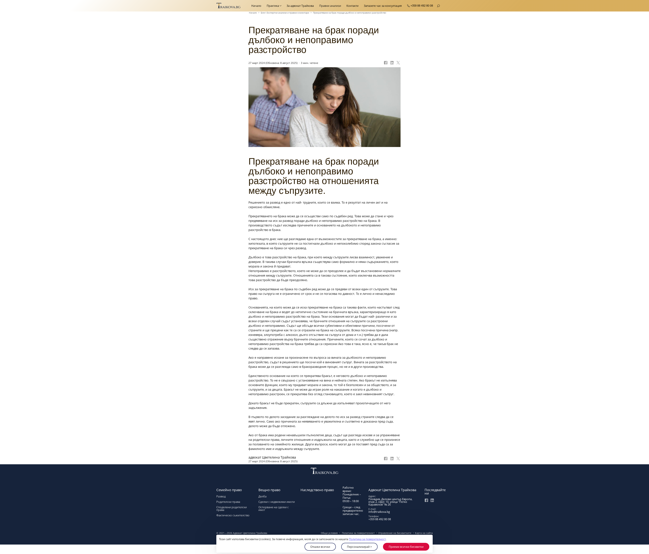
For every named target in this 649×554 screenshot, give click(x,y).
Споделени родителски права (231, 508)
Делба (262, 496)
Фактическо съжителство (232, 515)
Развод (221, 496)
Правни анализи (330, 5)
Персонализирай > (359, 547)
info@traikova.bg (379, 512)
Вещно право (269, 490)
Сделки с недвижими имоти (276, 502)
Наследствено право (317, 490)
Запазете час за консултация (383, 5)
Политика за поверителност (367, 539)
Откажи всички (320, 547)
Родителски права (228, 502)
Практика (273, 5)
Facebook (426, 500)
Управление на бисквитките (394, 533)
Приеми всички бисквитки (406, 547)
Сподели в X (398, 63)
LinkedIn (432, 500)
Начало (256, 5)
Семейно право (229, 490)
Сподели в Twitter (398, 459)
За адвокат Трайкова (300, 5)
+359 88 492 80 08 (422, 5)
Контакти (352, 5)
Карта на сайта (424, 533)
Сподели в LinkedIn (391, 63)
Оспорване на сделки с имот (273, 508)
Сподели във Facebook (385, 63)
